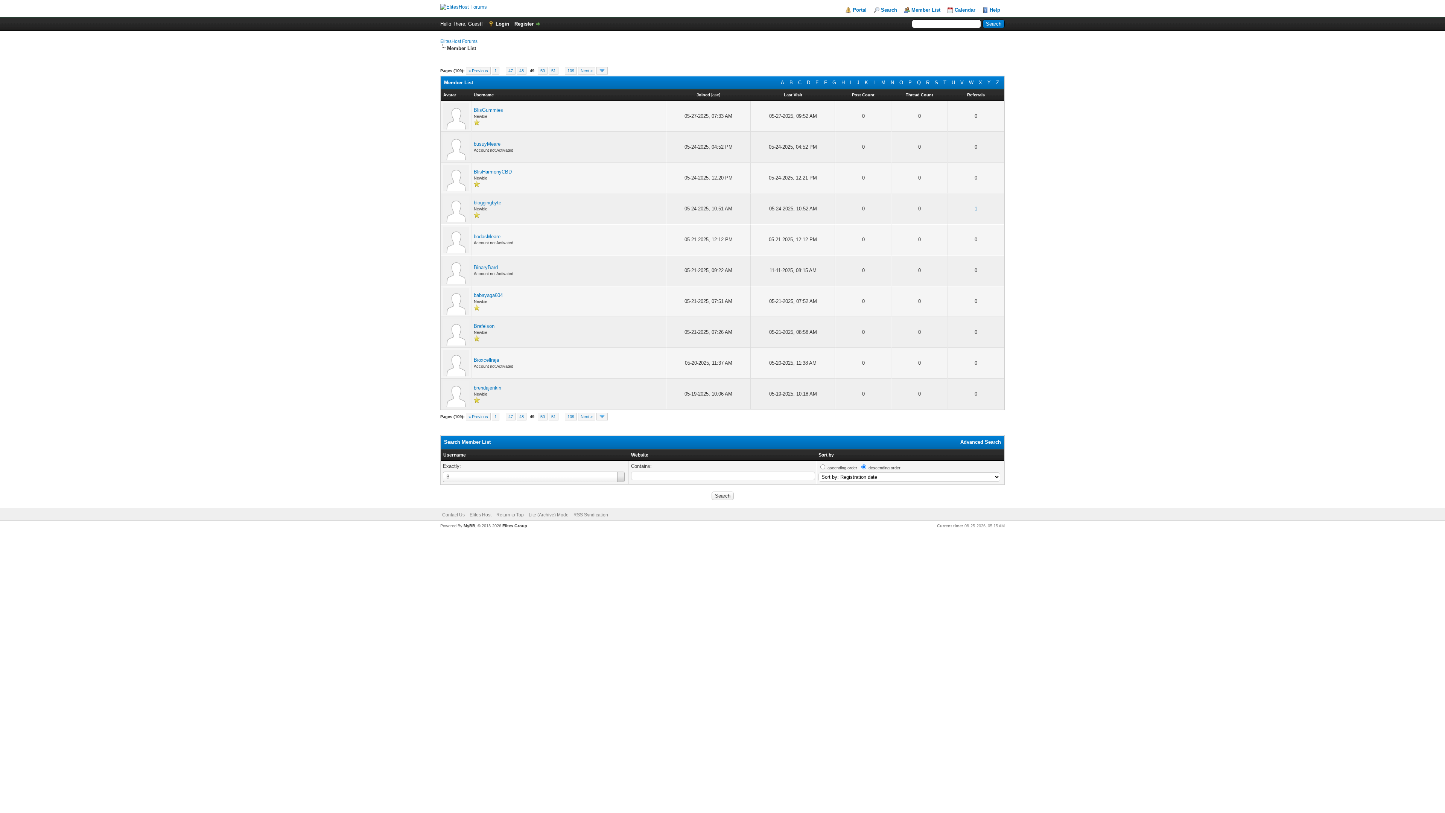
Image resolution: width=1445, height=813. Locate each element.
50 (542, 71)
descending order (884, 468)
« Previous (478, 71)
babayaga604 (488, 295)
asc (715, 95)
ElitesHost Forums (459, 41)
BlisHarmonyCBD (493, 172)
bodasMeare (487, 236)
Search (889, 10)
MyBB (469, 526)
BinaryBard (486, 267)
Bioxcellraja (486, 360)
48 (521, 71)
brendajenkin (487, 388)
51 (553, 71)
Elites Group (514, 526)
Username (454, 455)
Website (639, 455)
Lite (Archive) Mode (549, 515)
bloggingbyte (487, 203)
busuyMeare (487, 144)
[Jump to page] (602, 71)
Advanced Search (980, 442)
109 (570, 71)
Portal (860, 10)
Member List (925, 10)
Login (502, 24)
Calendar (965, 10)
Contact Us (453, 515)
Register (524, 24)
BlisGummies (488, 110)
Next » (587, 71)
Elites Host (480, 515)
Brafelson (484, 326)
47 (510, 71)
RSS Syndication (590, 515)
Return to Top (510, 515)
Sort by (826, 455)
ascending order (842, 468)
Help (995, 10)
